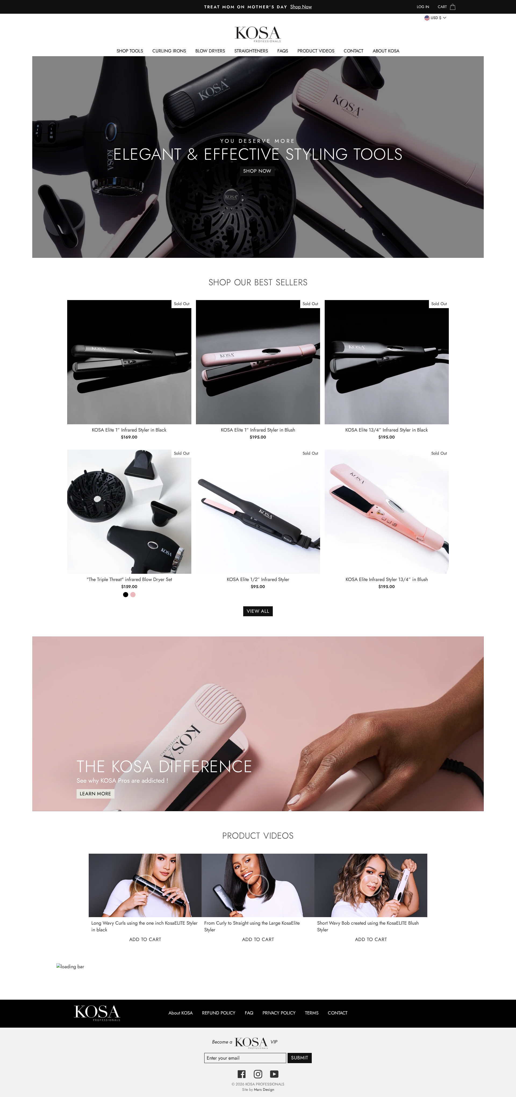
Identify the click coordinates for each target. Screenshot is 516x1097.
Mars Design (264, 1089)
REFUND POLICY (218, 1013)
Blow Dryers (210, 51)
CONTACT (353, 51)
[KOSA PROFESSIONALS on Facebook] (241, 1074)
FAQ (249, 1013)
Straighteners (251, 51)
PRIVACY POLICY (279, 1013)
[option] (258, 6)
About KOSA (181, 1013)
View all (258, 611)
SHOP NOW (257, 171)
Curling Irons (169, 51)
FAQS (282, 51)
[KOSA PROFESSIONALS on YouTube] (274, 1074)
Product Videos (316, 51)
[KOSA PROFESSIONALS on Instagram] (258, 1074)
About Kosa (386, 51)
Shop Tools (130, 51)
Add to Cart (145, 939)
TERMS (311, 1013)
